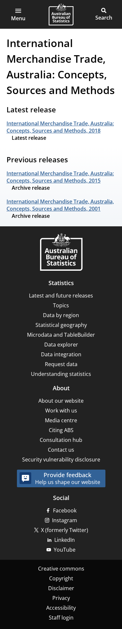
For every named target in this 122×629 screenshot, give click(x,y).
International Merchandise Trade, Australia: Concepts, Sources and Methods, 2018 (60, 127)
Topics (61, 305)
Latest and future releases (61, 295)
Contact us (61, 449)
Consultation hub (61, 440)
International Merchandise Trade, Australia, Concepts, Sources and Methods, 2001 (60, 205)
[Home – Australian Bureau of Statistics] (61, 252)
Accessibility (61, 607)
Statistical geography (61, 325)
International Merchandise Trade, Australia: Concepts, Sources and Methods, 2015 (60, 177)
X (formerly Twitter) (64, 530)
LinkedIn (64, 539)
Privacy (61, 598)
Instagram (64, 520)
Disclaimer (61, 588)
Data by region (61, 315)
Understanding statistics (61, 374)
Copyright (61, 578)
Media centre (61, 420)
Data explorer (61, 344)
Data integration (61, 354)
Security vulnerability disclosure (61, 459)
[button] (18, 14)
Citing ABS (61, 430)
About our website (61, 400)
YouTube (64, 549)
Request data (61, 364)
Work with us (61, 410)
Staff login (61, 617)
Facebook (64, 510)
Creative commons (61, 568)
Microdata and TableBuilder (61, 334)
